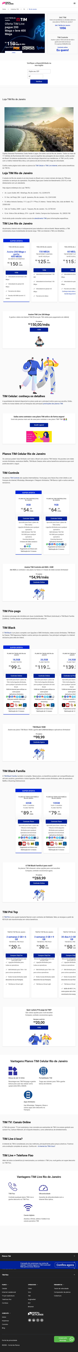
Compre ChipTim (16, 955)
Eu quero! (63, 50)
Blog (3, 1328)
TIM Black (7, 633)
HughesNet (32, 1299)
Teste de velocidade (61, 1289)
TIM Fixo (5, 1275)
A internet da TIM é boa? (46, 1146)
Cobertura (57, 1296)
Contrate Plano (28, 821)
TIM (29, 1296)
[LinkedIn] (33, 1320)
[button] (74, 3)
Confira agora (65, 1264)
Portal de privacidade (9, 1340)
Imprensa (5, 1321)
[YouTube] (29, 1320)
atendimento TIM (40, 218)
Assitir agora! (39, 425)
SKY (29, 1303)
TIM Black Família (10, 776)
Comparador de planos (62, 1292)
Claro (30, 1289)
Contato (5, 1324)
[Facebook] (37, 1320)
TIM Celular (39, 166)
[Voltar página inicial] (7, 3)
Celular (4, 1289)
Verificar (39, 81)
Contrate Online (28, 518)
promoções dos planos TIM (53, 404)
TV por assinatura (8, 1296)
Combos (5, 1303)
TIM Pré (7, 917)
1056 (62, 28)
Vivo (29, 1292)
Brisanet (31, 1307)
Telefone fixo (6, 1299)
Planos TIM (6, 1256)
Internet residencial (9, 1292)
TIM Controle (14, 478)
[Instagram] (41, 1320)
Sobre (4, 1317)
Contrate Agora (39, 742)
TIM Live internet (51, 166)
